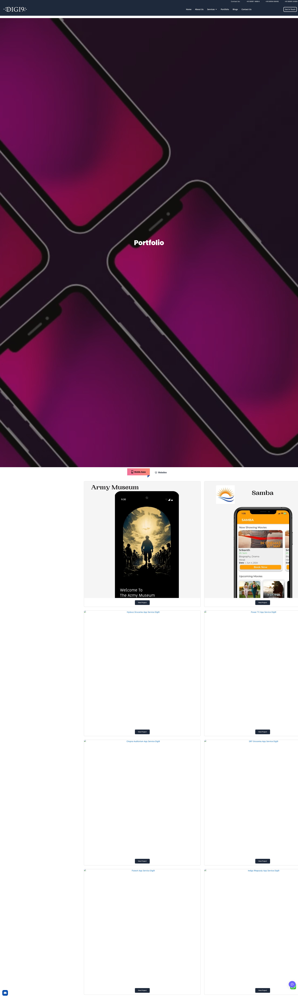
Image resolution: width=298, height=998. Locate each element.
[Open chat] (292, 984)
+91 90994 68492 (272, 1)
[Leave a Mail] (5, 993)
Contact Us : (236, 1)
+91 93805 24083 (291, 1)
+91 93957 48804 (253, 1)
